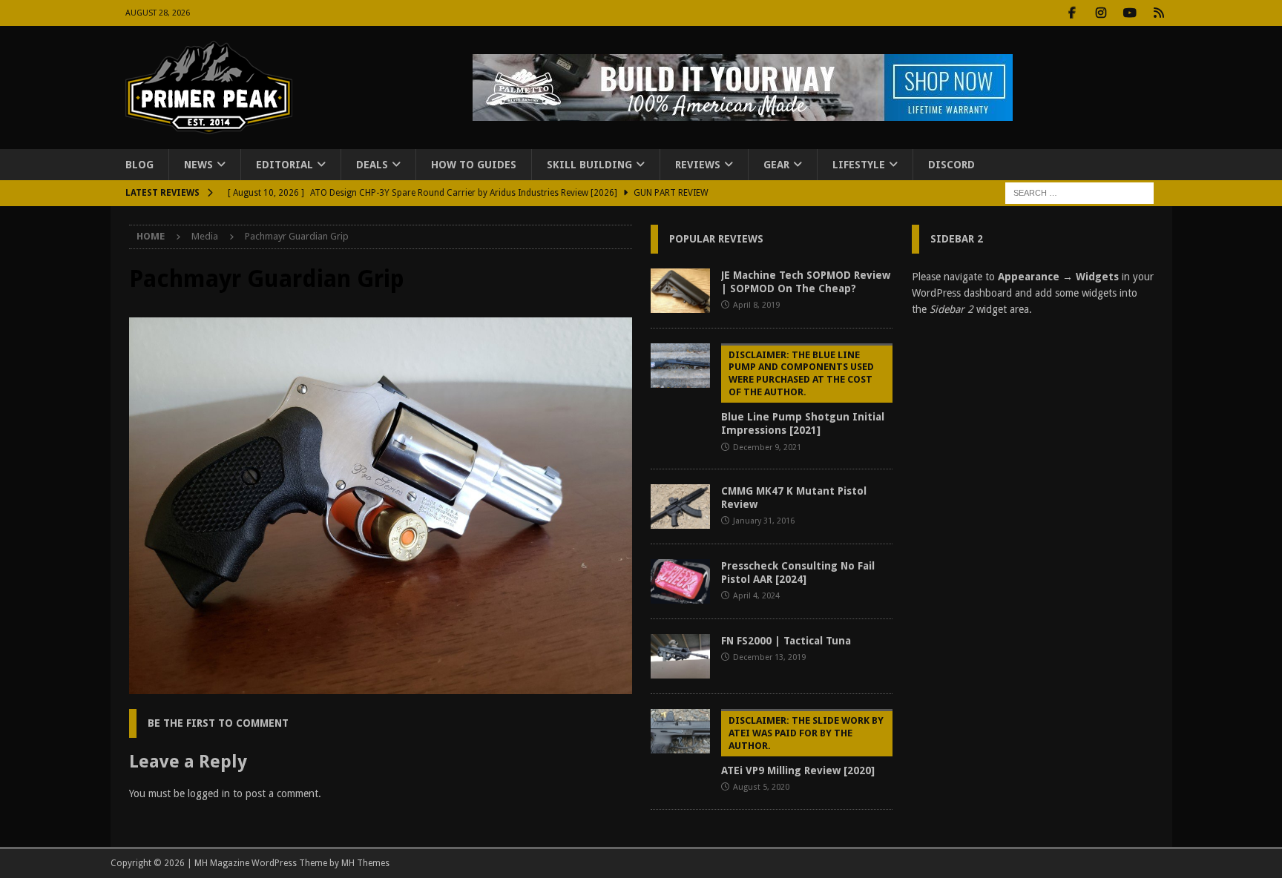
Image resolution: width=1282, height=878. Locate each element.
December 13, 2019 (769, 657)
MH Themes (365, 863)
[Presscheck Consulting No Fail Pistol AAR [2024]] (680, 581)
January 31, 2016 (764, 521)
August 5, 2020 (761, 787)
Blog (139, 165)
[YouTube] (1130, 13)
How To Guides (473, 165)
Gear (776, 165)
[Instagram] (1101, 13)
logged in (209, 793)
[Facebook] (1072, 13)
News (198, 165)
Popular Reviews (716, 239)
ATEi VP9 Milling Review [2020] (802, 745)
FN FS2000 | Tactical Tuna (786, 641)
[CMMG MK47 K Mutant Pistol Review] (680, 506)
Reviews (697, 165)
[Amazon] (1159, 13)
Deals (372, 165)
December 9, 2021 (767, 447)
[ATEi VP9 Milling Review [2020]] (680, 731)
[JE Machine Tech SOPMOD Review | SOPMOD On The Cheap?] (680, 290)
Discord (951, 165)
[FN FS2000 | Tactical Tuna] (680, 656)
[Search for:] (1079, 193)
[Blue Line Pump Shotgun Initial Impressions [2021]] (680, 365)
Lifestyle (858, 165)
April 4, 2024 (756, 596)
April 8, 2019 (756, 305)
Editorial (284, 165)
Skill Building (589, 165)
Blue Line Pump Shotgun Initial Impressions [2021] (802, 393)
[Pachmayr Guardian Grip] (380, 686)
